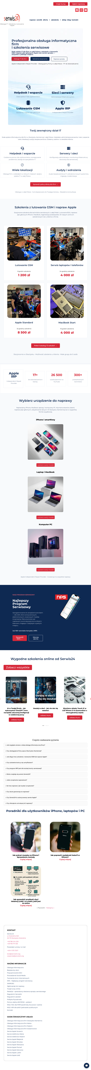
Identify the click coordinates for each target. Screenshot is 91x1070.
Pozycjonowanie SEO (14, 973)
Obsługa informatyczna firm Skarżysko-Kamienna (24, 1021)
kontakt (75, 20)
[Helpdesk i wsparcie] (28, 87)
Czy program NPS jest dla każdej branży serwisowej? (24, 768)
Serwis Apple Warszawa (15, 1045)
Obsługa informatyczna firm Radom (19, 1026)
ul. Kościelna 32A (13, 936)
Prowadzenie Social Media (16, 975)
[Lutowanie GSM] (28, 103)
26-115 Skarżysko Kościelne (16, 938)
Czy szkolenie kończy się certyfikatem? (20, 762)
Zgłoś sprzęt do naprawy (15, 986)
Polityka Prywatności (14, 999)
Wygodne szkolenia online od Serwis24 (43, 659)
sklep (64, 20)
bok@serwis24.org (13, 954)
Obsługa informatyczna (15, 967)
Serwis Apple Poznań (14, 1047)
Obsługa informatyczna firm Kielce (19, 1023)
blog (69, 20)
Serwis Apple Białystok (15, 1039)
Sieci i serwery (63, 92)
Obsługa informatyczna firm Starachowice (22, 1029)
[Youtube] (85, 10)
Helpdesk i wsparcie (28, 92)
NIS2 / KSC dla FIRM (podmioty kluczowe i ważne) (24, 1005)
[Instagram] (81, 10)
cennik (39, 20)
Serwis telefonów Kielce (15, 1034)
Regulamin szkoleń (14, 997)
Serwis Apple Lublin (14, 1052)
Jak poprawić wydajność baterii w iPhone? (65, 856)
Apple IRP (62, 108)
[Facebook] (77, 10)
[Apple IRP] (63, 103)
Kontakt (10, 1010)
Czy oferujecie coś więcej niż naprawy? (20, 803)
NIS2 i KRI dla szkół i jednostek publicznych (22, 1007)
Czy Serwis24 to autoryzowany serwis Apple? (22, 797)
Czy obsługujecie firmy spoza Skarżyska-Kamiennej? (24, 751)
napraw (33, 20)
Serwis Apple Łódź (13, 1055)
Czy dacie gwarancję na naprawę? (18, 791)
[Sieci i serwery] (63, 87)
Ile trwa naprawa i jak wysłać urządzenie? (20, 786)
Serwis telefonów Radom (16, 1037)
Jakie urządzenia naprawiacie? (17, 780)
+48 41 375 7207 (12, 950)
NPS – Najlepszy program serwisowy (20, 981)
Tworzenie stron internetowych (18, 978)
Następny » (50, 908)
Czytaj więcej (26, 859)
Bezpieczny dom (13, 970)
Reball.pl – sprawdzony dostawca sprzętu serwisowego (26, 991)
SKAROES (10, 983)
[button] (44, 725)
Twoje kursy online (13, 989)
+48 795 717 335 (12, 944)
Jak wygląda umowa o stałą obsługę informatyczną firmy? (26, 745)
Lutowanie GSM (28, 108)
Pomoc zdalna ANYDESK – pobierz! (19, 1002)
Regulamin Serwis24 (14, 994)
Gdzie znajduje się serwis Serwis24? (18, 774)
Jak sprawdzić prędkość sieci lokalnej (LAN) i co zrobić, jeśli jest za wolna (26, 901)
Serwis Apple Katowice (15, 1050)
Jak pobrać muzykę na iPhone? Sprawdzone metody (26, 856)
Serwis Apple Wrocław (15, 1042)
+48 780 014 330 (13, 941)
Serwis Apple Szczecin (15, 1031)
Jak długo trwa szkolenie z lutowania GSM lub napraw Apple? (27, 757)
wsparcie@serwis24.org (15, 956)
